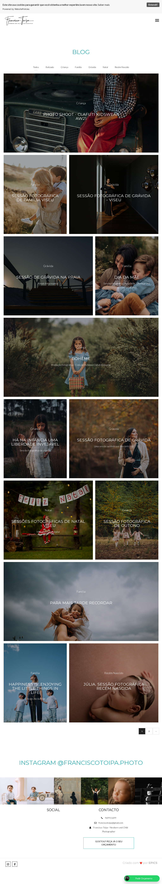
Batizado (50, 67)
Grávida (92, 67)
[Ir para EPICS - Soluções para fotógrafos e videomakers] (140, 862)
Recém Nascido (122, 67)
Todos (36, 67)
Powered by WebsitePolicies (16, 9)
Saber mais (104, 4)
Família (78, 67)
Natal (105, 67)
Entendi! (153, 4)
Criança (64, 67)
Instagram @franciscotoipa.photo (81, 762)
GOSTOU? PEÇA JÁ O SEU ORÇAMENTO (108, 843)
